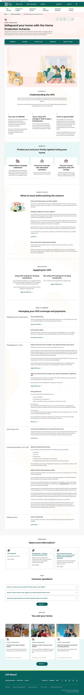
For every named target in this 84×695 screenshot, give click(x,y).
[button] (76, 4)
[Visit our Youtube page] (69, 680)
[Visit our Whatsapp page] (73, 680)
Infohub (43, 4)
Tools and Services (32, 4)
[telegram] (60, 19)
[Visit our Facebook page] (62, 680)
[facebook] (57, 19)
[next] (78, 41)
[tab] (9, 9)
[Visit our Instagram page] (65, 680)
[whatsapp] (64, 19)
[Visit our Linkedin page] (76, 680)
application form (64, 483)
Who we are (19, 4)
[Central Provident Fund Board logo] (9, 4)
